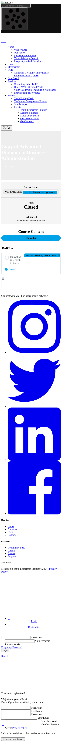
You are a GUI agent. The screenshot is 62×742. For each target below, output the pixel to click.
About (11, 47)
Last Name (36, 711)
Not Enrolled (14, 192)
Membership (14, 67)
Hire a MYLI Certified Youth (28, 87)
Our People (19, 52)
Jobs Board (13, 78)
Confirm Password (50, 724)
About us (12, 529)
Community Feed (16, 547)
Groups (11, 64)
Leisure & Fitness (29, 112)
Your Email (43, 717)
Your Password (42, 641)
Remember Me (12, 644)
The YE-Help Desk (24, 98)
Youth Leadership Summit (33, 110)
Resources (13, 95)
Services (12, 81)
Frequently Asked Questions (28, 61)
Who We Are (20, 49)
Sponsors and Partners (25, 55)
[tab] (34, 620)
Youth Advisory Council (26, 58)
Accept (15, 728)
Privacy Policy (19, 728)
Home (11, 526)
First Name (36, 707)
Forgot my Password (11, 647)
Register (12, 556)
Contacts (12, 535)
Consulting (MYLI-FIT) (26, 84)
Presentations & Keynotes (27, 92)
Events (17, 107)
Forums (11, 553)
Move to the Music (29, 115)
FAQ (10, 532)
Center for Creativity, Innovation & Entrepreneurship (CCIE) (31, 74)
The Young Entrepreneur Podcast (30, 101)
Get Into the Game (29, 118)
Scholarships (20, 104)
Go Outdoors (27, 121)
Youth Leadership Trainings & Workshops (35, 89)
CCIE (11, 69)
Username (36, 637)
